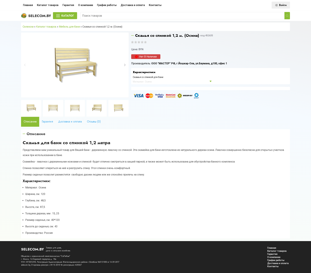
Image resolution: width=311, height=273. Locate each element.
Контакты (155, 5)
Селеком (28, 26)
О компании (85, 5)
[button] (125, 65)
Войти (283, 5)
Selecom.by (39, 15)
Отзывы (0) (94, 121)
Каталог (67, 15)
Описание (30, 121)
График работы (107, 5)
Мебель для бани (69, 26)
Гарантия (68, 5)
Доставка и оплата (133, 5)
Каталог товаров (47, 5)
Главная (28, 5)
